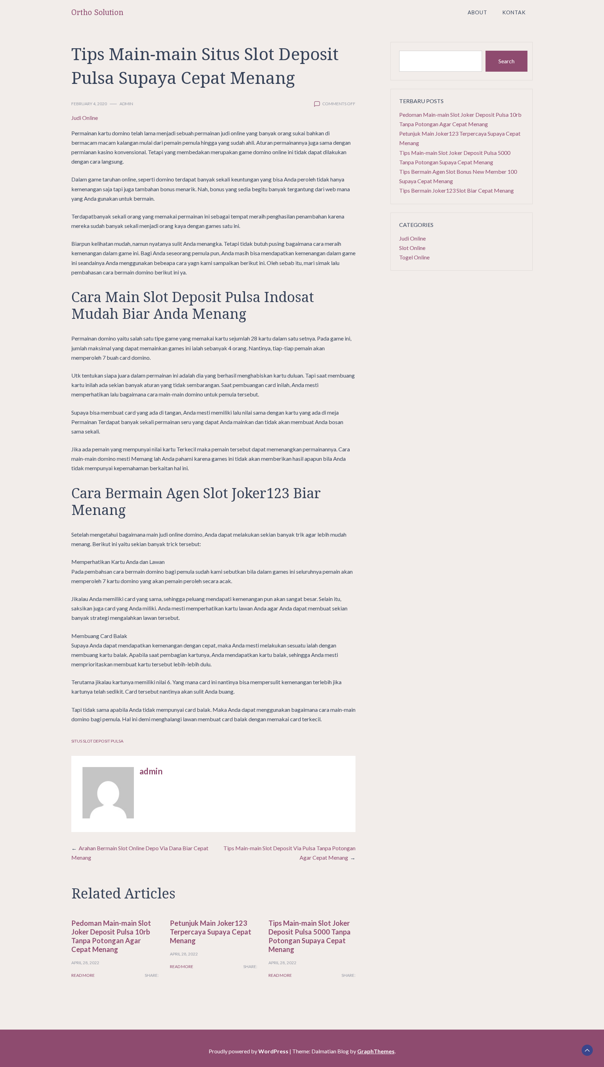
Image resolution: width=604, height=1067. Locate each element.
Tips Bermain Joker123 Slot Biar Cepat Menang (456, 190)
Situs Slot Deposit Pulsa (97, 741)
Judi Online (84, 117)
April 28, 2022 (85, 962)
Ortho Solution (97, 12)
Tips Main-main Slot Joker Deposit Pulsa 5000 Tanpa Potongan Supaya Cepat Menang (309, 936)
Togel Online (414, 257)
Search (506, 61)
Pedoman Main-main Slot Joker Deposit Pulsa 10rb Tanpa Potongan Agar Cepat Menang (111, 936)
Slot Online (412, 247)
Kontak (514, 12)
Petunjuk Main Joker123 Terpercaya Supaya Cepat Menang (210, 932)
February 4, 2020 (89, 103)
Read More (83, 975)
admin (126, 103)
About (477, 12)
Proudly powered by (248, 1051)
